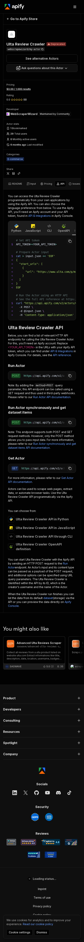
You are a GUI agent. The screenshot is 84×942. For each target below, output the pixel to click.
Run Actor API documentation (52, 397)
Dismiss (42, 932)
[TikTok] (69, 793)
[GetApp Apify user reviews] (11, 842)
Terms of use (42, 897)
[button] (42, 698)
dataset (48, 598)
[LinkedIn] (15, 793)
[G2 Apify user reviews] (71, 842)
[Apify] (14, 6)
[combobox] (42, 68)
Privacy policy (42, 906)
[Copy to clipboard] (70, 241)
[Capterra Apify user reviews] (50, 842)
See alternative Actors (42, 58)
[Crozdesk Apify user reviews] (51, 855)
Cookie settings (19, 932)
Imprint (42, 889)
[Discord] (58, 793)
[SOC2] (49, 817)
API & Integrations (39, 215)
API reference (62, 355)
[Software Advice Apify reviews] (28, 842)
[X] (25, 793)
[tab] (15, 184)
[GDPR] (35, 817)
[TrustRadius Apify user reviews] (34, 855)
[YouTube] (47, 793)
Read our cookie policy (38, 924)
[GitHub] (36, 793)
